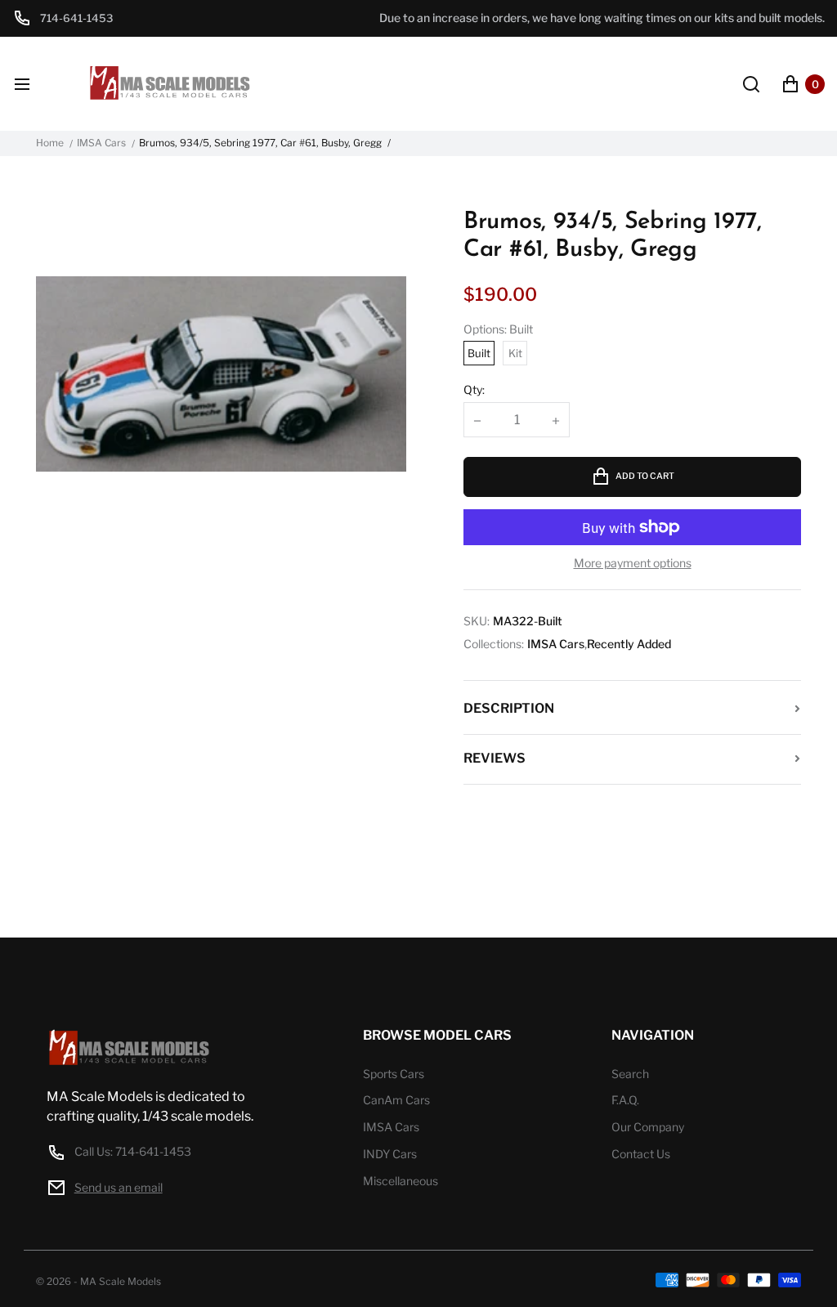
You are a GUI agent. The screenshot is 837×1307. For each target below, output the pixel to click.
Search (630, 1074)
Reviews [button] (494, 758)
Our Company (647, 1127)
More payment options (633, 563)
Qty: (474, 389)
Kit (515, 353)
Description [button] (508, 708)
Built (479, 353)
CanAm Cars (396, 1100)
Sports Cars (393, 1074)
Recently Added (629, 644)
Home (50, 143)
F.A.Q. (625, 1100)
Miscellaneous (400, 1181)
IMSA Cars (101, 143)
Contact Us (640, 1154)
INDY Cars (390, 1154)
